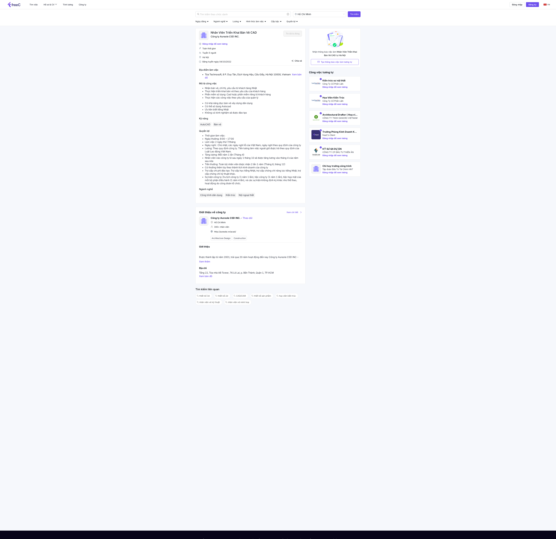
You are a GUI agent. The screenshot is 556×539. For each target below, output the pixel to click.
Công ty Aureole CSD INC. (225, 36)
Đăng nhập (517, 4)
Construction (240, 238)
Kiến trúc (230, 195)
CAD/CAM (241, 296)
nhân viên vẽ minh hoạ (238, 302)
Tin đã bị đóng (293, 33)
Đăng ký (532, 4)
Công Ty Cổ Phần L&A (332, 84)
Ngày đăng (200, 21)
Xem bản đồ (205, 276)
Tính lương (68, 4)
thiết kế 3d (204, 296)
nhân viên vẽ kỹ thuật (209, 302)
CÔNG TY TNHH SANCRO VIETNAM (339, 118)
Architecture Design (221, 238)
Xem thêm (204, 261)
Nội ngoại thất (246, 195)
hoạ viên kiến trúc (287, 296)
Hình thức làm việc (255, 21)
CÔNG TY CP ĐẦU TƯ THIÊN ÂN (338, 152)
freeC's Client (328, 135)
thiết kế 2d (223, 296)
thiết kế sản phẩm (262, 296)
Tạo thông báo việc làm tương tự (336, 62)
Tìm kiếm (354, 14)
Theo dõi (246, 217)
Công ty (82, 4)
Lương (236, 21)
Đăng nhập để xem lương (214, 44)
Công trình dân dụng (211, 195)
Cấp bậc (275, 21)
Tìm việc (34, 4)
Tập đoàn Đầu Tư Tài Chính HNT (337, 169)
